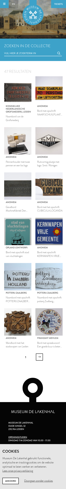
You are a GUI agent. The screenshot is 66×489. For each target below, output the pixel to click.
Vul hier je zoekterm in (14, 49)
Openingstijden (17, 437)
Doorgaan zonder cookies (38, 481)
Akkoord (10, 481)
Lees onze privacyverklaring (17, 471)
